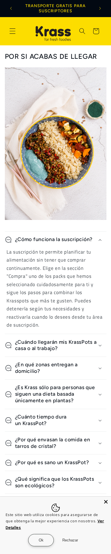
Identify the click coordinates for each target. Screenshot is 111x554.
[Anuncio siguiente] (100, 8)
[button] (12, 31)
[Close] (106, 502)
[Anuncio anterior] (11, 8)
